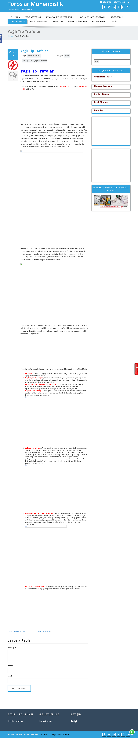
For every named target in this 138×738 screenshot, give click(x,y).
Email (10, 676)
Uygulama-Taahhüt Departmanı (60, 17)
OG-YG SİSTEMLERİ (17, 21)
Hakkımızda (15, 17)
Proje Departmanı (33, 17)
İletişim (114, 21)
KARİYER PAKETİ (98, 21)
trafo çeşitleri (27, 61)
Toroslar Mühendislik (35, 3)
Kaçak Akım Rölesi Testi (17, 632)
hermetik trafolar (34, 56)
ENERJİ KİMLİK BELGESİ (77, 21)
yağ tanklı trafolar (40, 61)
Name (10, 666)
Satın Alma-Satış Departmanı (92, 17)
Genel (67, 56)
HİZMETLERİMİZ (116, 17)
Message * (12, 648)
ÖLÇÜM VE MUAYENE (38, 21)
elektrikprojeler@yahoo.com (116, 2)
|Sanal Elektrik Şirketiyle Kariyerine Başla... (54, 734)
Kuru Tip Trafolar (44, 632)
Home (10, 36)
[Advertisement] (54, 108)
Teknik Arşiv (57, 21)
